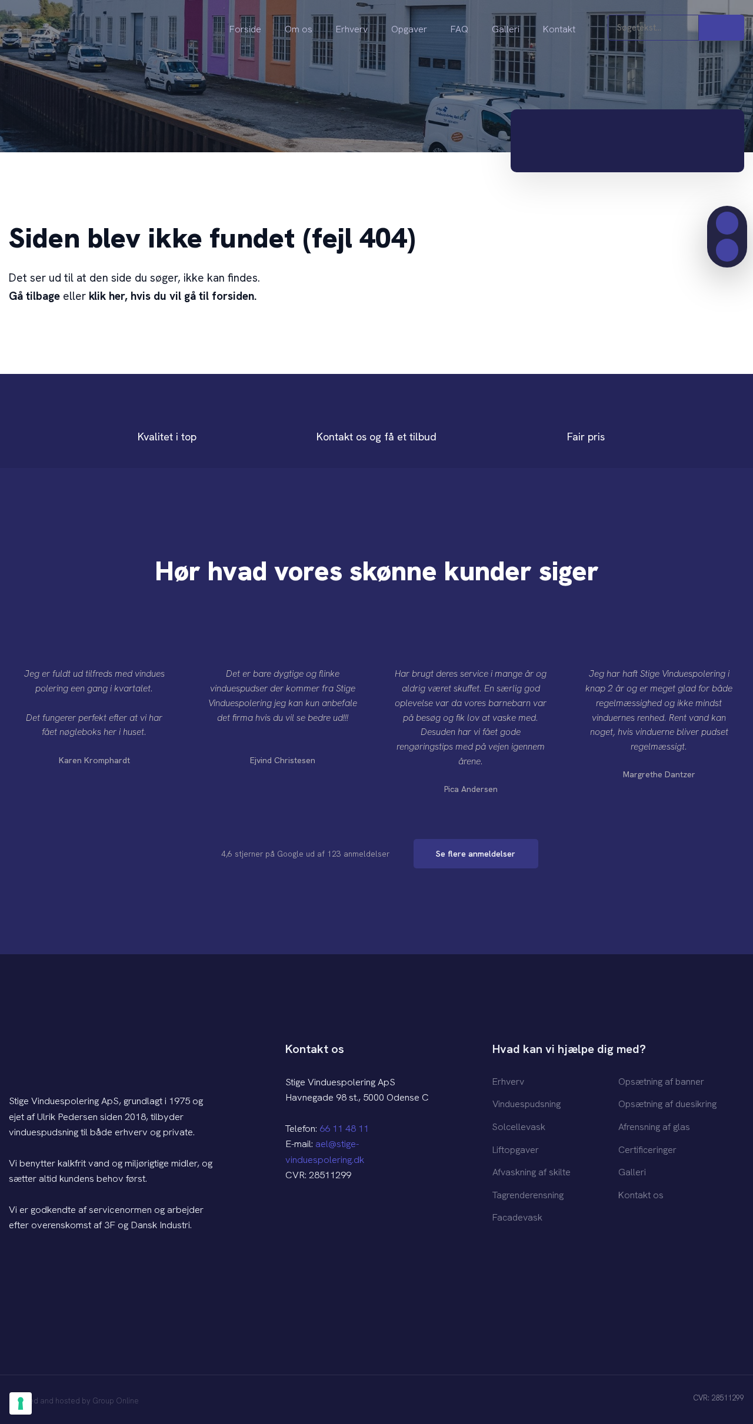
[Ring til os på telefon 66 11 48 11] (727, 223)
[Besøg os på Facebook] (297, 1215)
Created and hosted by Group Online (74, 1401)
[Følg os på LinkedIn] (344, 1215)
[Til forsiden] (91, 31)
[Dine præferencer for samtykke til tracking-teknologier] (20, 1403)
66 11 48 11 (344, 1128)
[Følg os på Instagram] (320, 1215)
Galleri (505, 29)
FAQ (459, 29)
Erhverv (352, 29)
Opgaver (409, 29)
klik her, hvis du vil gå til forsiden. (172, 296)
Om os (298, 29)
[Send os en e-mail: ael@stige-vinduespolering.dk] (727, 250)
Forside (245, 29)
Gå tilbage (34, 296)
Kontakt (559, 29)
